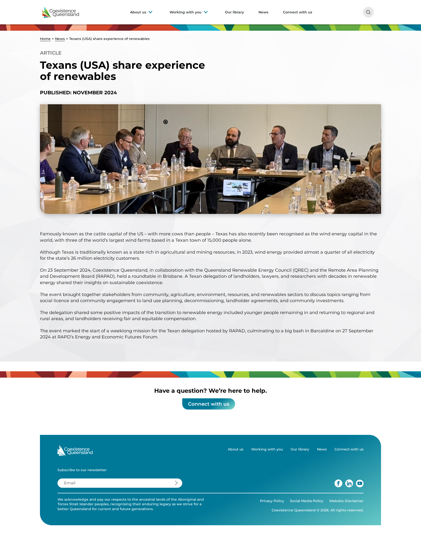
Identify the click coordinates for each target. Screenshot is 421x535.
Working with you (185, 12)
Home (45, 39)
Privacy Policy (272, 501)
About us (138, 12)
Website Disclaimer (346, 501)
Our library (234, 12)
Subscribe (162, 484)
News (263, 12)
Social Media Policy (306, 501)
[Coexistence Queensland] (60, 12)
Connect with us (297, 12)
